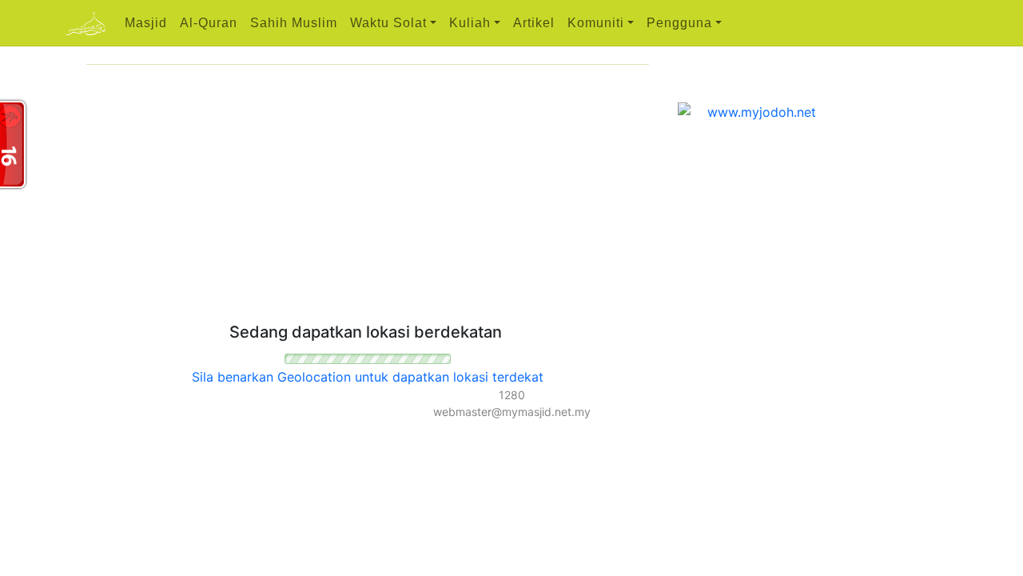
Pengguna (679, 23)
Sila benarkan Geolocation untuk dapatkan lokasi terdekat (367, 377)
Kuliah (470, 23)
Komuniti (595, 23)
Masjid (146, 23)
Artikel (534, 23)
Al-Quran (208, 23)
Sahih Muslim (293, 23)
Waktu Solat (388, 23)
